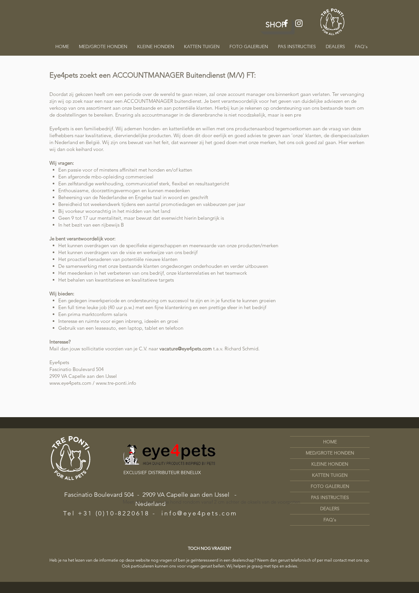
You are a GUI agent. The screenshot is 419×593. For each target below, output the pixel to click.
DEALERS (329, 508)
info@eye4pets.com (199, 513)
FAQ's (329, 520)
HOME (330, 442)
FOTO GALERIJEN (330, 486)
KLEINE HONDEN (329, 464)
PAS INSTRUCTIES (330, 497)
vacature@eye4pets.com (185, 348)
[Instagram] (299, 23)
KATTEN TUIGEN (330, 475)
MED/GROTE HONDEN (330, 453)
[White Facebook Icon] (286, 23)
